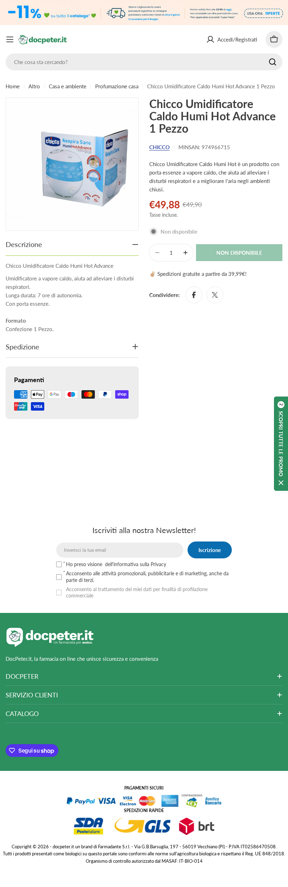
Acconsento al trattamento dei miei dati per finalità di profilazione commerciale (137, 592)
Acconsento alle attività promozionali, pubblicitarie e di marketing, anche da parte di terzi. (147, 576)
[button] (281, 444)
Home (13, 86)
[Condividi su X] (215, 294)
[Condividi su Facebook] (193, 294)
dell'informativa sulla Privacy (135, 564)
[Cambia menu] (10, 39)
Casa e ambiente (67, 86)
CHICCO (159, 147)
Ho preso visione (116, 564)
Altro (34, 86)
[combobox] (144, 61)
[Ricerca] (272, 62)
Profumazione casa (116, 86)
